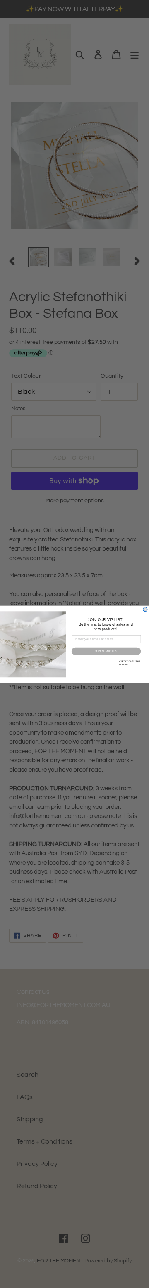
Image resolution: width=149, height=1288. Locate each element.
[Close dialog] (145, 609)
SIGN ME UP (106, 650)
